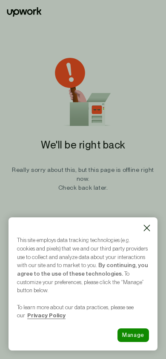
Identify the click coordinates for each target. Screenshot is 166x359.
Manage (133, 335)
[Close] (146, 228)
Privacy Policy (46, 315)
